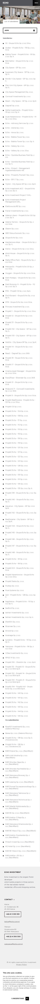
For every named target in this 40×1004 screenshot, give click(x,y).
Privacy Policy (21, 964)
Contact (8, 899)
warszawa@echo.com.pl (13, 944)
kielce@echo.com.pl (12, 921)
